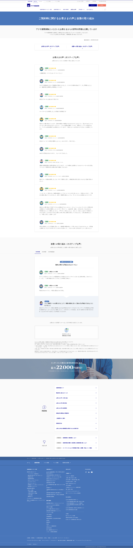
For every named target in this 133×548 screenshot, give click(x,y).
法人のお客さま (90, 9)
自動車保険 (30, 1)
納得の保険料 (66, 9)
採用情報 (32, 537)
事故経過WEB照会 (31, 478)
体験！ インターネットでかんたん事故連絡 (73, 493)
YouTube (92, 472)
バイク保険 (48, 1)
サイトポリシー (66, 537)
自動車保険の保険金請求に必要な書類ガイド (54, 492)
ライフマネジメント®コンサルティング (72, 491)
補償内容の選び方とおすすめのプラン (52, 478)
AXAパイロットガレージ (32, 483)
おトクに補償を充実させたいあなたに (52, 508)
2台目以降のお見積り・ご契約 (71, 481)
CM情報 (67, 513)
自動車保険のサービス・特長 (46, 9)
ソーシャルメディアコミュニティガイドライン (84, 540)
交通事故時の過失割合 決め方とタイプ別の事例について (55, 490)
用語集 (49, 537)
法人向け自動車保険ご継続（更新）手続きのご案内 (75, 501)
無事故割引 (48, 522)
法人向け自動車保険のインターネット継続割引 (75, 503)
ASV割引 (47, 520)
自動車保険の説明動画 (50, 496)
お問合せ (88, 1)
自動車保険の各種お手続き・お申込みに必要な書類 (55, 494)
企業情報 (94, 1)
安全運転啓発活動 (102, 1)
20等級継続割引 (49, 516)
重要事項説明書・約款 (70, 540)
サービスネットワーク (31, 481)
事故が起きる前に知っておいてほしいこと (35, 475)
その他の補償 (30, 494)
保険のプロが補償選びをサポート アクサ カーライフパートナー (36, 501)
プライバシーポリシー (46, 540)
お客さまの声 (73, 9)
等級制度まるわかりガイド (51, 480)
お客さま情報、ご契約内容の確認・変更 (73, 479)
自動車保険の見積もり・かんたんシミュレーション (55, 503)
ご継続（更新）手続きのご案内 (71, 477)
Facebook (86, 472)
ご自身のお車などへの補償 (32, 493)
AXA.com (34, 544)
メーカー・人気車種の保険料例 (51, 531)
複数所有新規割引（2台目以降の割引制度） (53, 518)
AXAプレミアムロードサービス (33, 480)
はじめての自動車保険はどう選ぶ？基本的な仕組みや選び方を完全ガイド (55, 473)
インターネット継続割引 (70, 475)
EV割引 (47, 524)
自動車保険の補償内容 (31, 488)
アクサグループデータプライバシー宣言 (34, 540)
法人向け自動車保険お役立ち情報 (71, 509)
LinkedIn (89, 472)
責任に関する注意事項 (62, 540)
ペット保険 (57, 1)
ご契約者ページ (81, 9)
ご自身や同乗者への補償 (32, 491)
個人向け (35, 1)
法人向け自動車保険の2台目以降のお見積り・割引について (75, 505)
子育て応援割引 (49, 514)
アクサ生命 (29, 544)
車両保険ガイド (49, 487)
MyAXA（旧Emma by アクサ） (71, 483)
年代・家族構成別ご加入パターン (52, 529)
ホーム (28, 458)
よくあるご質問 (80, 1)
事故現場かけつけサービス (32, 486)
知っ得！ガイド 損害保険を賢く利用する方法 (73, 519)
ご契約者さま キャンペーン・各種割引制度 (73, 487)
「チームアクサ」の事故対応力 (33, 473)
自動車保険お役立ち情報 (50, 482)
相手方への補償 (30, 490)
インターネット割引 (49, 512)
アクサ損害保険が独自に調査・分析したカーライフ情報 (55, 485)
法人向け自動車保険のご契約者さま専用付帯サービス (75, 507)
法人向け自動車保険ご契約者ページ (72, 499)
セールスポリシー (54, 540)
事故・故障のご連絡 (69, 489)
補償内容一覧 (30, 496)
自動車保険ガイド (57, 9)
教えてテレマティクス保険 (70, 515)
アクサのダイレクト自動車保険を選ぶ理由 (34, 498)
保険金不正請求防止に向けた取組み (72, 517)
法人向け (40, 1)
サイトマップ (60, 537)
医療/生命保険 (66, 462)
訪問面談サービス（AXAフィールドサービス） (36, 484)
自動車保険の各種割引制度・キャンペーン (53, 510)
